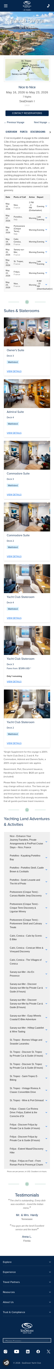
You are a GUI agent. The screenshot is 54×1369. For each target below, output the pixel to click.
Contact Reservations (27, 113)
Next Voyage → (42, 122)
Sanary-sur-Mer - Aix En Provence (22, 974)
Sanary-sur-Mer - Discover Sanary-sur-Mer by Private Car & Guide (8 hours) (26, 1004)
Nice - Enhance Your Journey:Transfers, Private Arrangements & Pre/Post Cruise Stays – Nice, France (26, 842)
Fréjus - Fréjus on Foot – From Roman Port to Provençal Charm (26, 1163)
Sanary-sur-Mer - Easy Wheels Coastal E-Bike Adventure (25, 1017)
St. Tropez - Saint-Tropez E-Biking (24, 1078)
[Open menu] (5, 5)
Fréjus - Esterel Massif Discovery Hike (26, 1151)
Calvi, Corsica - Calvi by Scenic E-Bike (26, 938)
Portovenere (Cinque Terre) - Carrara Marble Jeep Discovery (26, 894)
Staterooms (38, 131)
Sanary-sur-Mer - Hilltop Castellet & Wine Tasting (27, 1030)
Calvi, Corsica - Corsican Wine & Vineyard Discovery (26, 950)
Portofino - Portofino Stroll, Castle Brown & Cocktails (27, 869)
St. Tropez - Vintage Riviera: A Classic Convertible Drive (25, 1090)
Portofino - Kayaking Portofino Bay (25, 857)
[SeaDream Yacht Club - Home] (27, 1328)
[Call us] (48, 5)
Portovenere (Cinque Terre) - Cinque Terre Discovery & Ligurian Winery (24, 908)
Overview (11, 131)
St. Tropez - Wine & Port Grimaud (27, 1100)
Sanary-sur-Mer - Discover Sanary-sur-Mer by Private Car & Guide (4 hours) (26, 988)
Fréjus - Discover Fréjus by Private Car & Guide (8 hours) (25, 1138)
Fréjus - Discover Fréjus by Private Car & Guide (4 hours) (25, 1126)
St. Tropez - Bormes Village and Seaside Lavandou (26, 1042)
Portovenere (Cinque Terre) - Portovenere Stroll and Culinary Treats (26, 924)
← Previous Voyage (14, 122)
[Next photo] (47, 334)
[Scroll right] (50, 131)
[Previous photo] (6, 334)
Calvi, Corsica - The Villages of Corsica (25, 962)
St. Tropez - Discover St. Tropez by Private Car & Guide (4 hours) (26, 1054)
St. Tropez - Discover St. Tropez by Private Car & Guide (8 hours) (26, 1066)
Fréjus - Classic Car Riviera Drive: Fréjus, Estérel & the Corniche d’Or (24, 1112)
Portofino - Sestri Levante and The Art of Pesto (25, 882)
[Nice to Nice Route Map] (27, 70)
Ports (24, 131)
